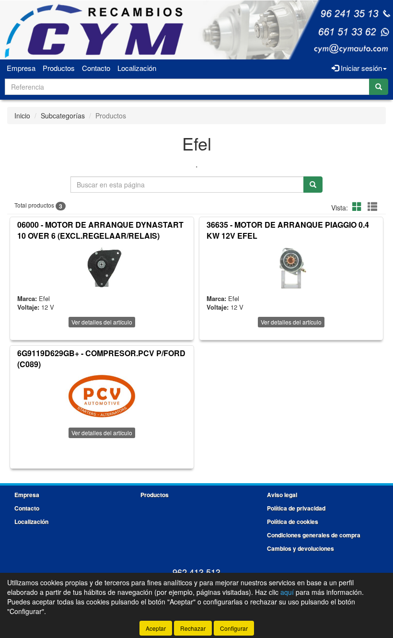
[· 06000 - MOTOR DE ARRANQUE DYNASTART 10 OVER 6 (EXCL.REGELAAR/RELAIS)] (101, 268)
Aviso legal (282, 494)
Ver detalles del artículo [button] (101, 322)
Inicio (22, 115)
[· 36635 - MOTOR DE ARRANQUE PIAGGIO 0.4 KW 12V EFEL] (291, 268)
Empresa (21, 68)
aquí (287, 592)
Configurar (234, 628)
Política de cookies (292, 521)
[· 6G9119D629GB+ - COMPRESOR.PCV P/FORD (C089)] (101, 396)
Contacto (96, 68)
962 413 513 (196, 572)
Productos (59, 68)
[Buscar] (378, 87)
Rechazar (193, 628)
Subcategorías (63, 115)
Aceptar (156, 628)
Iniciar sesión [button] (360, 68)
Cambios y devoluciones (300, 548)
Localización (136, 68)
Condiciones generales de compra (313, 535)
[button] (358, 206)
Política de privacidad (296, 508)
